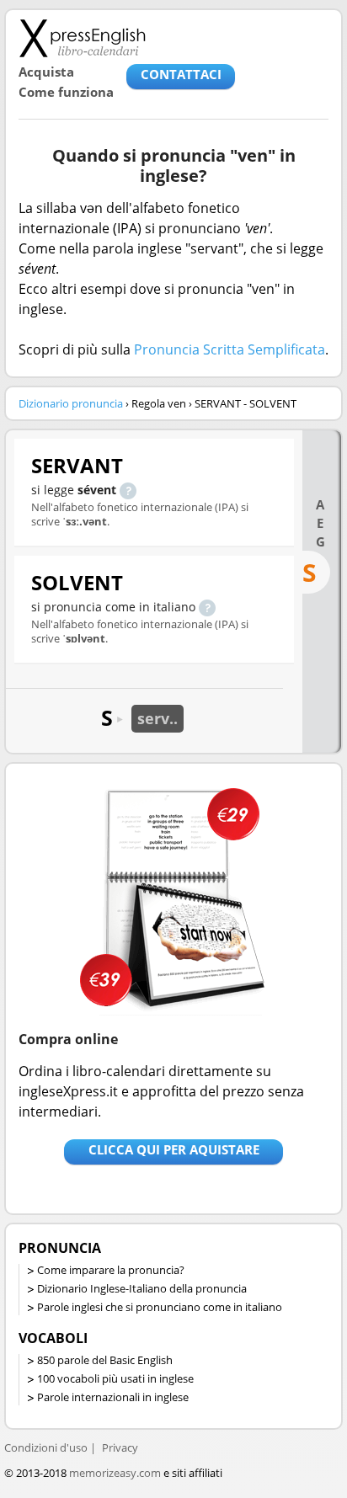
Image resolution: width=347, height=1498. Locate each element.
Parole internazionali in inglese (113, 1397)
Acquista (46, 71)
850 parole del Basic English (105, 1359)
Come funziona (66, 91)
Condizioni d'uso (46, 1447)
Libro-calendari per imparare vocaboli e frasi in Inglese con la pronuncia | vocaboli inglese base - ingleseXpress (82, 38)
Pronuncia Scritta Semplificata (229, 349)
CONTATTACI (181, 74)
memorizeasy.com (115, 1472)
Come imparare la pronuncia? (110, 1269)
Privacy (120, 1447)
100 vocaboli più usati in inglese (115, 1378)
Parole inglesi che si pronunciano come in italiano (159, 1306)
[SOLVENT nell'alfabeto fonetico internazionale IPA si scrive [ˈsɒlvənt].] (207, 607)
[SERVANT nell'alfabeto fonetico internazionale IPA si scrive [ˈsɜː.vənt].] (128, 490)
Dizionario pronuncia (71, 403)
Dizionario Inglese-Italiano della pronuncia (142, 1288)
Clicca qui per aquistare (173, 1149)
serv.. (157, 718)
